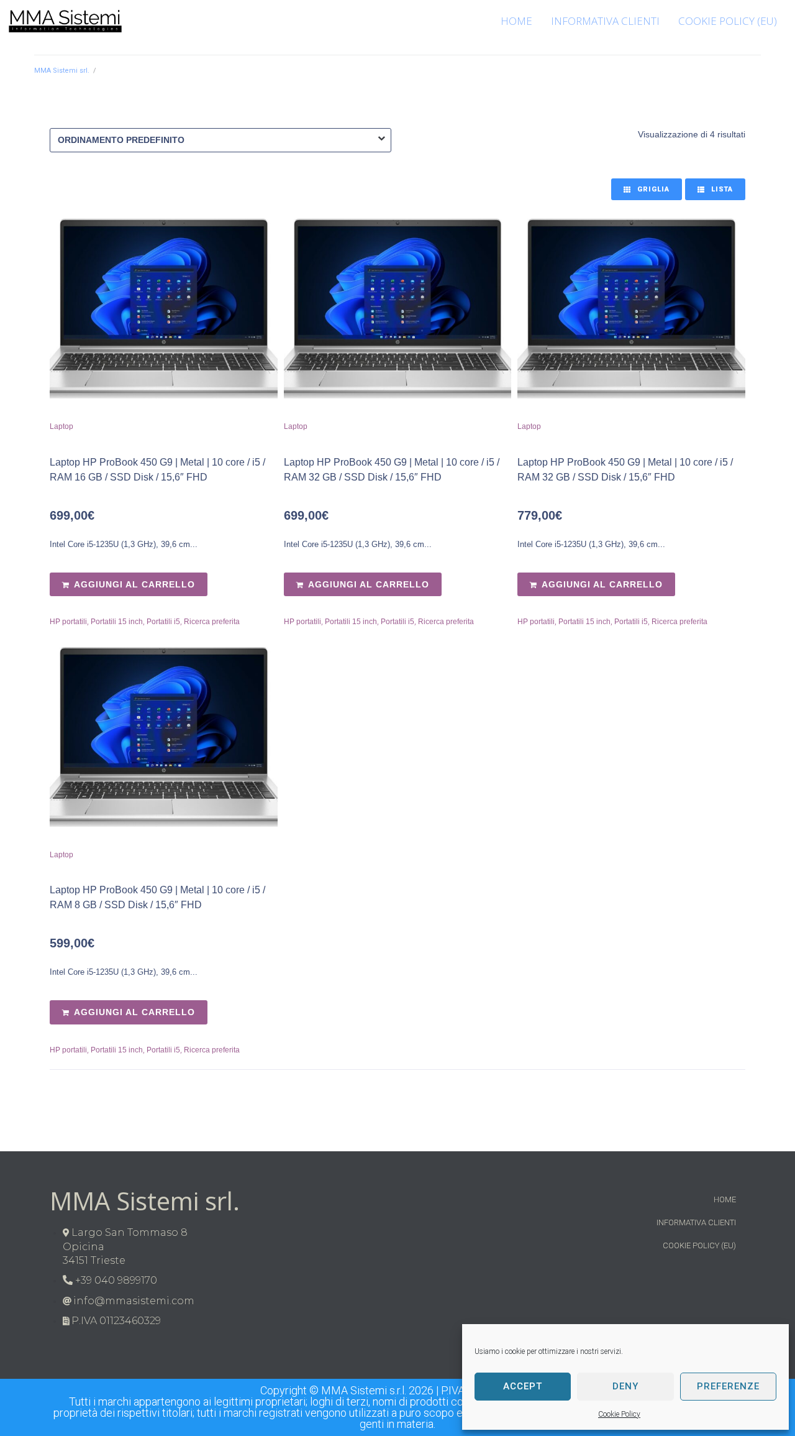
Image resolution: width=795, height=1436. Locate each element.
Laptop (61, 426)
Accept (522, 1386)
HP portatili (68, 621)
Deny (625, 1386)
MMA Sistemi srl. (61, 71)
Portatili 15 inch (117, 621)
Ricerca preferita (212, 621)
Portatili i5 (163, 621)
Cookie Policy (619, 1414)
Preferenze (728, 1386)
